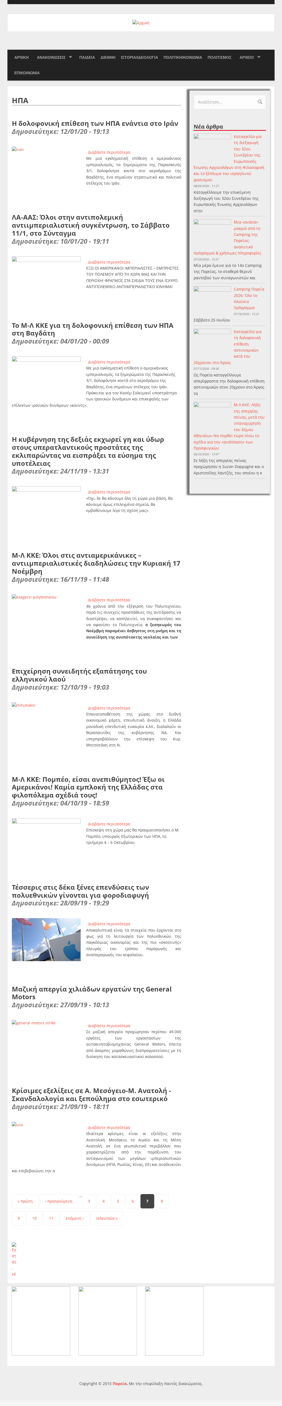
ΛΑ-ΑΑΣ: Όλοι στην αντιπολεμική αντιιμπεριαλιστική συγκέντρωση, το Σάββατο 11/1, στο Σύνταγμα (91, 225)
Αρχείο (247, 57)
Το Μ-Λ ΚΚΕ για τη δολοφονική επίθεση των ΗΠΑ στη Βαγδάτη (92, 329)
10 (34, 1218)
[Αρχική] (141, 22)
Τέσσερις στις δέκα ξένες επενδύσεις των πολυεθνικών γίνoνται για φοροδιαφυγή (80, 891)
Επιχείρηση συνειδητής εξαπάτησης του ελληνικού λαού (79, 675)
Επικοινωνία (27, 73)
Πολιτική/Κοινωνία (183, 57)
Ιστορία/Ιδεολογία (139, 57)
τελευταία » (107, 1218)
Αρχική (21, 57)
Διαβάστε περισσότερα (109, 152)
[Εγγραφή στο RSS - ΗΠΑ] (96, 1260)
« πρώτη (25, 1201)
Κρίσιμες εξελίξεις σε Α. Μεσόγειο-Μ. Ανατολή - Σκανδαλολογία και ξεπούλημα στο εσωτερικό (91, 1094)
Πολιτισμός (219, 57)
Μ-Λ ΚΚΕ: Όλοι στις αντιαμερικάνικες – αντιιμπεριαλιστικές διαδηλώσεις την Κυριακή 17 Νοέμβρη (96, 563)
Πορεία (120, 1383)
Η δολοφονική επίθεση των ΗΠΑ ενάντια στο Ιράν (95, 123)
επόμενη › (75, 1218)
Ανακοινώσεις (51, 57)
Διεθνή (108, 57)
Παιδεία (87, 57)
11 (51, 1218)
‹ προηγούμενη (58, 1201)
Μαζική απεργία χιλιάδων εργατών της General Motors (92, 992)
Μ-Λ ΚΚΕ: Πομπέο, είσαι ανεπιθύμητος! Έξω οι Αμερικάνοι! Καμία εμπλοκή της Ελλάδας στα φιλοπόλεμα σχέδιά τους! (88, 787)
